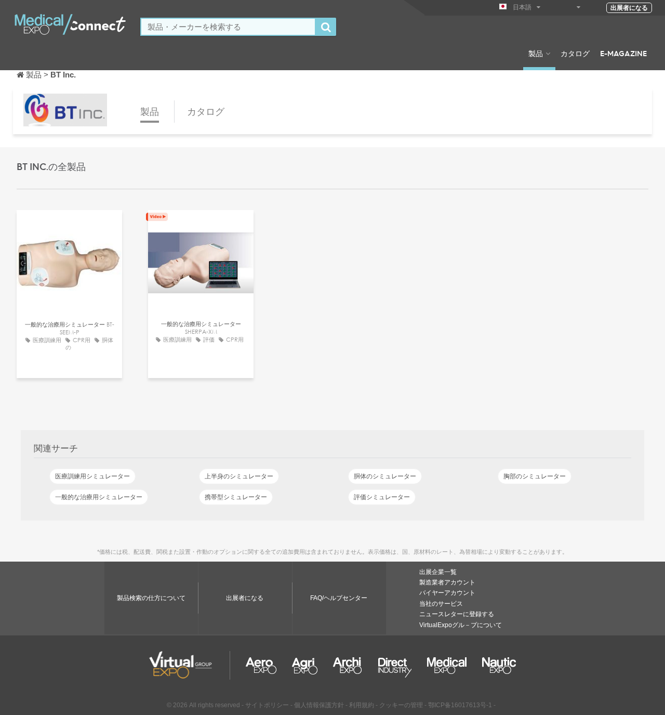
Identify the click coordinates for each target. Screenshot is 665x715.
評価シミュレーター (382, 497)
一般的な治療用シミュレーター (98, 497)
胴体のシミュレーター (385, 476)
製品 (535, 53)
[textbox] (228, 27)
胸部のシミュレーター (534, 476)
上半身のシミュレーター (239, 476)
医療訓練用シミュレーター (92, 476)
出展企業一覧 (438, 572)
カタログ (575, 53)
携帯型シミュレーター (236, 497)
